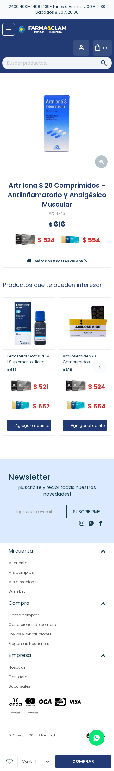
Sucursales (19, 686)
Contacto (18, 676)
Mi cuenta (18, 563)
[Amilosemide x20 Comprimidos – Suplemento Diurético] (85, 323)
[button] (100, 367)
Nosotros (17, 667)
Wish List (17, 591)
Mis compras (21, 572)
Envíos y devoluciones (30, 634)
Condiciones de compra (32, 624)
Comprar (83, 761)
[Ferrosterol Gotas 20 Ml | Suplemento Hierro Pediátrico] (29, 323)
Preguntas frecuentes (29, 643)
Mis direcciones (24, 582)
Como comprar (24, 615)
